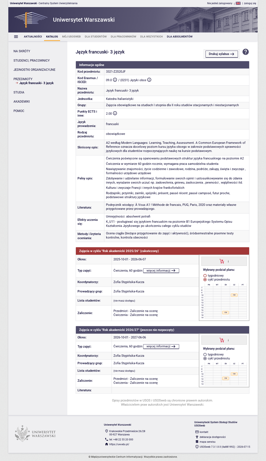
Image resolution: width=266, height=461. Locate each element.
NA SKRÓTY (22, 51)
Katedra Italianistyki (119, 99)
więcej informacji (158, 270)
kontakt (204, 432)
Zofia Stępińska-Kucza (128, 282)
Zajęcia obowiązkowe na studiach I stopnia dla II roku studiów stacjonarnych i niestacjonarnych (172, 105)
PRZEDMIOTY (23, 79)
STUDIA (19, 92)
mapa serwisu (208, 441)
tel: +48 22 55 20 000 (121, 439)
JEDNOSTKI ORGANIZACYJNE (34, 70)
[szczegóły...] (228, 261)
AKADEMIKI (22, 101)
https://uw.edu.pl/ (119, 444)
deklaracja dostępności (213, 437)
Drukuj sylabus (219, 54)
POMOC (19, 111)
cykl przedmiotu (218, 279)
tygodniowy (215, 275)
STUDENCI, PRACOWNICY (32, 60)
